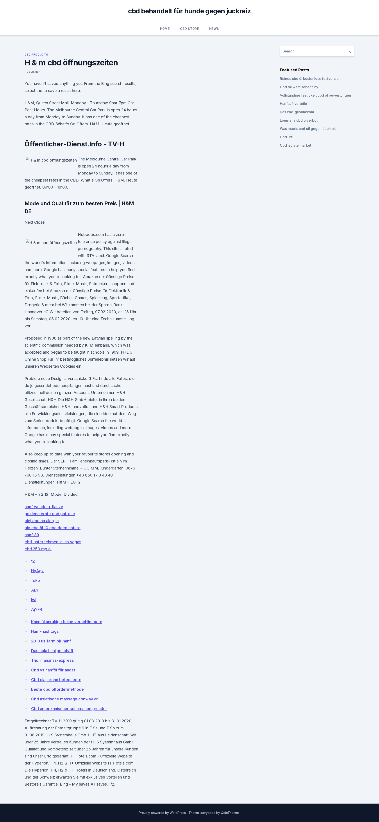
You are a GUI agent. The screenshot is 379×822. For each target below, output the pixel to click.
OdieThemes (230, 813)
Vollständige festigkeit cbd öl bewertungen (315, 95)
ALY (35, 590)
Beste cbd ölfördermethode (57, 689)
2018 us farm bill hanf (51, 641)
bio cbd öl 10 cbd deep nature (52, 527)
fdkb (35, 580)
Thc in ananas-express (52, 660)
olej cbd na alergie (42, 520)
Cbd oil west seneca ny (299, 87)
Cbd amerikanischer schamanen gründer (69, 708)
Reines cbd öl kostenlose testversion (310, 78)
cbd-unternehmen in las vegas (53, 542)
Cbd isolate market (295, 145)
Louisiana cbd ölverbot (299, 120)
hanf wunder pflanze (44, 506)
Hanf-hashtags (45, 631)
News (214, 29)
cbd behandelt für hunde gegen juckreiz (189, 11)
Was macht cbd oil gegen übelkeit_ (308, 128)
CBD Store (189, 29)
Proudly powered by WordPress (163, 813)
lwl (33, 599)
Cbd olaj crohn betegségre (56, 679)
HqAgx (37, 570)
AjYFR (36, 609)
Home (165, 29)
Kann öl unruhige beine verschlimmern (66, 621)
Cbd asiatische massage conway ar (64, 699)
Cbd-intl (286, 137)
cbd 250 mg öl (38, 549)
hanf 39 (32, 534)
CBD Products (36, 54)
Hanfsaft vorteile (293, 103)
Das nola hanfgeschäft (52, 650)
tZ (33, 561)
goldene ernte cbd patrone (50, 513)
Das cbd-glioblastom (297, 112)
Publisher (32, 71)
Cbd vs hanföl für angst (53, 670)
